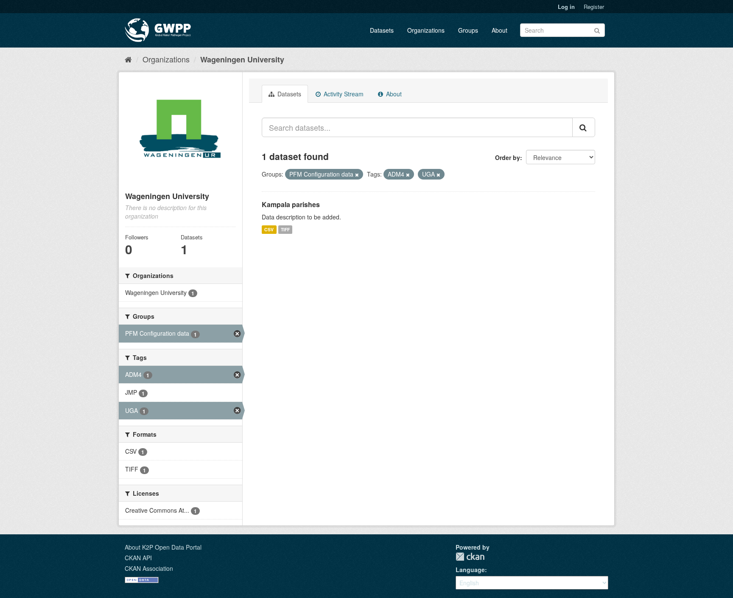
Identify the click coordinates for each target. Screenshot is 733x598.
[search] (583, 127)
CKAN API (138, 557)
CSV (269, 229)
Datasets (382, 30)
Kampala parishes (291, 204)
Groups (468, 30)
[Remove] (357, 174)
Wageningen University (242, 59)
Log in (566, 7)
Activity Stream (343, 94)
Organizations (426, 30)
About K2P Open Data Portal (163, 547)
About (499, 30)
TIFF (285, 229)
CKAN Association (149, 568)
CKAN (470, 556)
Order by (507, 157)
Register (594, 7)
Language (470, 569)
